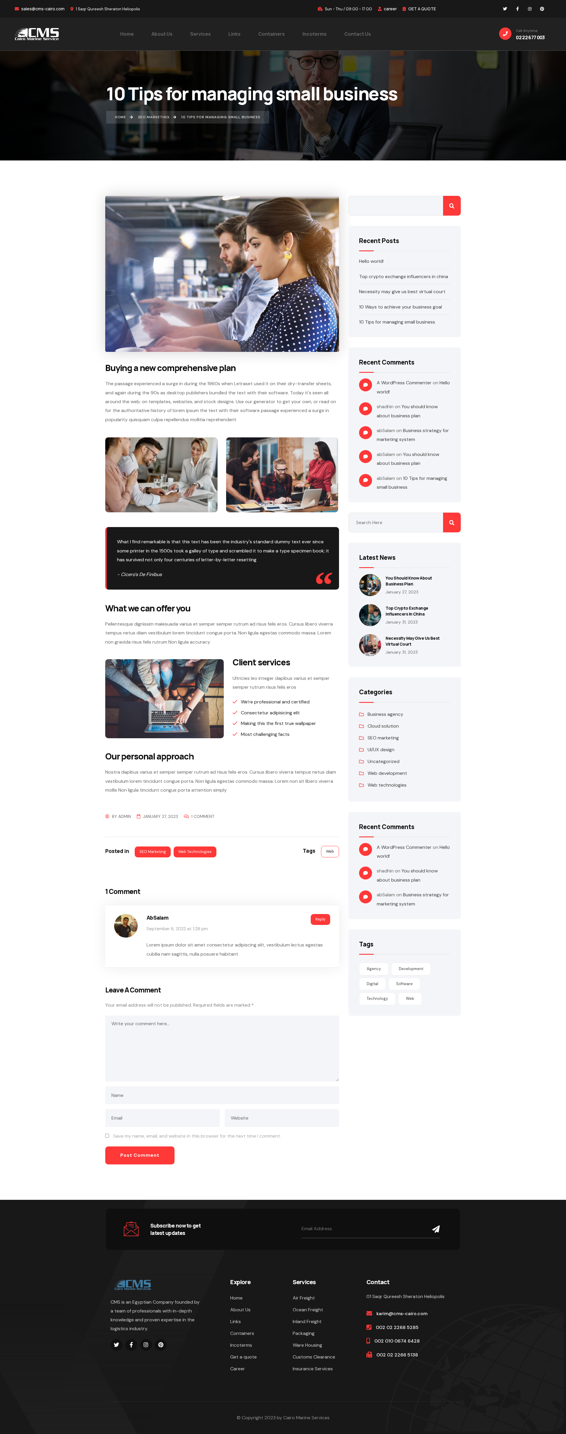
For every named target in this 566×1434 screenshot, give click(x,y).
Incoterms (241, 1345)
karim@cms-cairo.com (401, 1313)
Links (235, 1321)
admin (124, 816)
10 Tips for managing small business (397, 322)
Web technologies (195, 851)
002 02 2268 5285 (397, 1327)
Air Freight (304, 1298)
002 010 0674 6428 (397, 1341)
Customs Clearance (314, 1357)
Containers (242, 1333)
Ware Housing (307, 1345)
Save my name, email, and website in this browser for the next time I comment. (197, 1136)
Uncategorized (383, 761)
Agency (374, 968)
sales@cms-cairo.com (42, 9)
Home (236, 1298)
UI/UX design (381, 749)
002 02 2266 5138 (397, 1355)
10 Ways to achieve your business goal (400, 307)
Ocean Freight (308, 1310)
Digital (372, 983)
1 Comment (202, 816)
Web (330, 851)
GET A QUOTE (421, 9)
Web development (387, 773)
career (390, 9)
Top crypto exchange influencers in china (403, 276)
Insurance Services (313, 1369)
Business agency (385, 714)
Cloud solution (383, 726)
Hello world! (371, 261)
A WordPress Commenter (404, 383)
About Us (240, 1310)
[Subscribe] (434, 1229)
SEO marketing (152, 851)
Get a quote (243, 1357)
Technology (377, 998)
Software (404, 983)
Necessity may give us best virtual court (402, 291)
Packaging (304, 1333)
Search (452, 206)
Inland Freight (307, 1321)
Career (237, 1369)
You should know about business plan (409, 581)
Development (411, 968)
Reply (320, 919)
